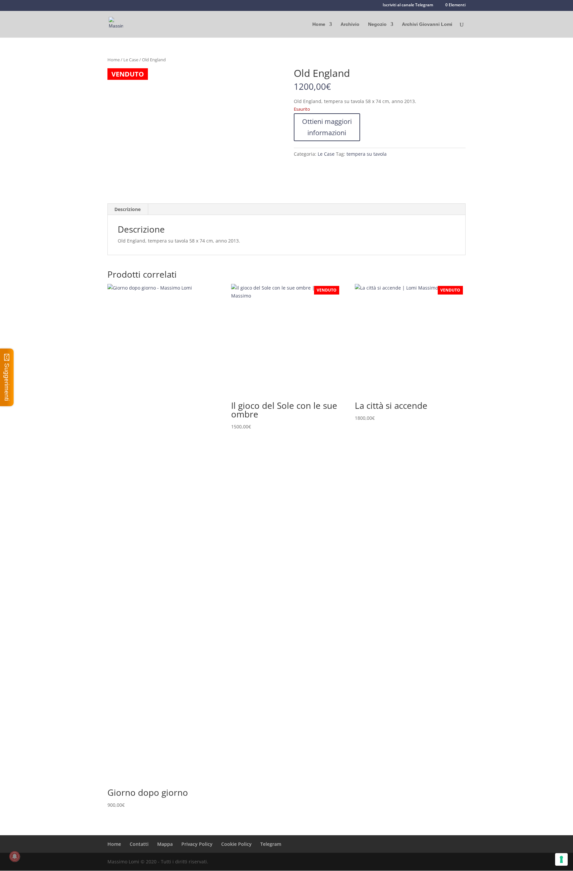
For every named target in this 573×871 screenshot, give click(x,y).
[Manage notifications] (14, 856)
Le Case (130, 60)
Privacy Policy (197, 844)
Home (318, 24)
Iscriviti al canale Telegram (408, 5)
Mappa (165, 844)
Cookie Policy (236, 844)
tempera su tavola (367, 154)
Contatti (139, 844)
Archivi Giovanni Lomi (427, 24)
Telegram (270, 844)
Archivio (350, 24)
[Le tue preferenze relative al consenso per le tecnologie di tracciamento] (561, 859)
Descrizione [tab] (127, 209)
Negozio (377, 24)
